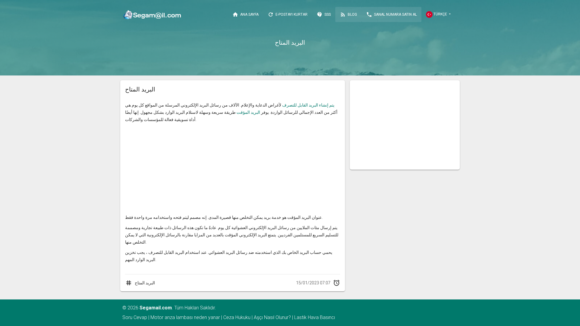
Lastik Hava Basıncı (314, 317)
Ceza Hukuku (236, 317)
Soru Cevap (134, 317)
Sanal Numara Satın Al (391, 14)
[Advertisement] (232, 168)
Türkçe (440, 14)
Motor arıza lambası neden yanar (185, 317)
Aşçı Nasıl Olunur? (272, 317)
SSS (324, 14)
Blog (348, 14)
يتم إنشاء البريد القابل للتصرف (308, 105)
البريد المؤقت (248, 112)
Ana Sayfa (245, 14)
